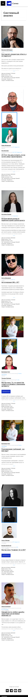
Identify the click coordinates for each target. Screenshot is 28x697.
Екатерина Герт (5, 372)
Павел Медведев (6, 145)
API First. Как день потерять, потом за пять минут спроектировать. (13, 156)
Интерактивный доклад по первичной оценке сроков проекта (13, 219)
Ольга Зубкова (5, 540)
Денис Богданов (5, 606)
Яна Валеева (5, 150)
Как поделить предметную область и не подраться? (13, 55)
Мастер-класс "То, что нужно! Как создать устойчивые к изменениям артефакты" (13, 384)
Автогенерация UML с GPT (10, 282)
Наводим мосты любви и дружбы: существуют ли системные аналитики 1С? (12, 613)
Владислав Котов (6, 545)
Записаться (6, 391)
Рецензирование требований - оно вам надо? (12, 450)
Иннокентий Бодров (6, 50)
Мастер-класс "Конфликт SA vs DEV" (13, 550)
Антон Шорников (6, 278)
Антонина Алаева (6, 214)
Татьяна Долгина (6, 378)
